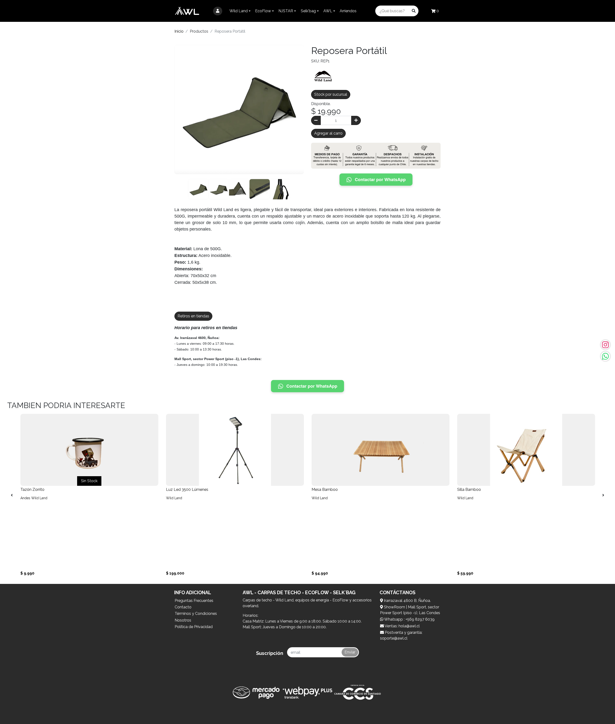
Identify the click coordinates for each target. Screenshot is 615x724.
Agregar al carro (328, 133)
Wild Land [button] (238, 11)
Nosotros (183, 620)
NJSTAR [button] (285, 11)
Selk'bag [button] (308, 11)
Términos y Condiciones (196, 613)
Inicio (179, 31)
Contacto (183, 607)
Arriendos (348, 11)
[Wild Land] (323, 75)
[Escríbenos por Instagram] (605, 345)
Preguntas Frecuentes (194, 600)
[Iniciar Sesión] (217, 11)
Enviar (349, 652)
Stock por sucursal (330, 94)
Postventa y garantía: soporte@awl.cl (401, 635)
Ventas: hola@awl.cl (402, 626)
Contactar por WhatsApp (380, 179)
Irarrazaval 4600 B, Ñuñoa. (407, 600)
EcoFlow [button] (263, 11)
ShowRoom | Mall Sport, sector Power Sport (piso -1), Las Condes (410, 610)
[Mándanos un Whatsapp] (605, 356)
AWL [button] (327, 11)
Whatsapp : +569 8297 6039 (409, 619)
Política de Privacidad (194, 626)
